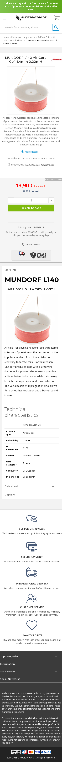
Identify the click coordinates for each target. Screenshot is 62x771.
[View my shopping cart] (58, 18)
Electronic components (23, 37)
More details (31, 151)
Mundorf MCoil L (18, 40)
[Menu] (4, 18)
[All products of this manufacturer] (56, 59)
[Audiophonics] (31, 17)
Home (6, 37)
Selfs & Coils (44, 37)
